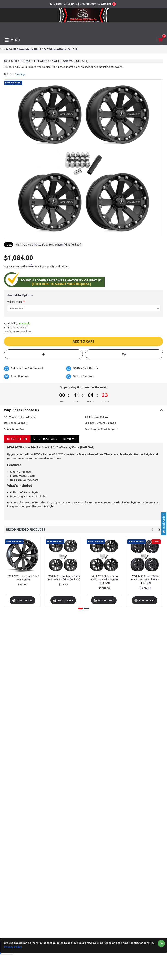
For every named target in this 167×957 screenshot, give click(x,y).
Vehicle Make (15, 301)
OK (161, 943)
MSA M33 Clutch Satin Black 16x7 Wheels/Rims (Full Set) (104, 579)
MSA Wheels (20, 327)
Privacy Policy (13, 946)
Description (17, 438)
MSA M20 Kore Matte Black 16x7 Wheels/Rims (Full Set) (48, 244)
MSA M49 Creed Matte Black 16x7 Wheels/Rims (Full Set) (145, 579)
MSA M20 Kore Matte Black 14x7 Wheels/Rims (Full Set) (64, 577)
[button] (152, 529)
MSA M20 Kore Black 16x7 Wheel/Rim (23, 577)
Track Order (163, 522)
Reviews (69, 438)
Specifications (45, 438)
